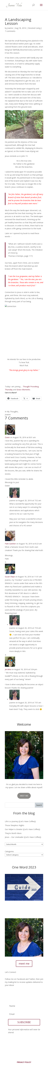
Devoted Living (34, 28)
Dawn (7, 437)
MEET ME (24, 795)
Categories (9, 851)
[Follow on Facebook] (7, 993)
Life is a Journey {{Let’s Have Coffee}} (20, 821)
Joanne (10, 28)
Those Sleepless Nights (14, 825)
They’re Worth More (13, 833)
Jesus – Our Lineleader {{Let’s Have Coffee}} (23, 837)
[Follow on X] (12, 993)
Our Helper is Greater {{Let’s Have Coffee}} (22, 829)
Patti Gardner (10, 543)
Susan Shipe (10, 576)
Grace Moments (23, 389)
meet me (24, 963)
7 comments (10, 31)
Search (39, 805)
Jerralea (8, 669)
